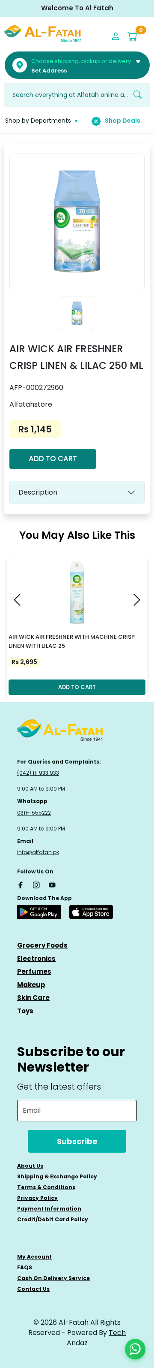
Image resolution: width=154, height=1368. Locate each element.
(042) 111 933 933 (38, 772)
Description (37, 492)
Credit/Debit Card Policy (52, 1219)
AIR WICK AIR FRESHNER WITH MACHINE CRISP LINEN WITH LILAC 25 (72, 641)
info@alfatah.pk (38, 852)
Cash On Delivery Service (53, 1278)
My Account (34, 1256)
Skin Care (33, 997)
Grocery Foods (42, 945)
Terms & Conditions (46, 1187)
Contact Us (33, 1289)
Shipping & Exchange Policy (57, 1176)
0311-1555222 (34, 812)
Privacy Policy (37, 1198)
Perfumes (34, 971)
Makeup (31, 984)
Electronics (36, 958)
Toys (25, 1010)
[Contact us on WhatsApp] (135, 1349)
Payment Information (49, 1208)
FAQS (24, 1267)
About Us (30, 1165)
